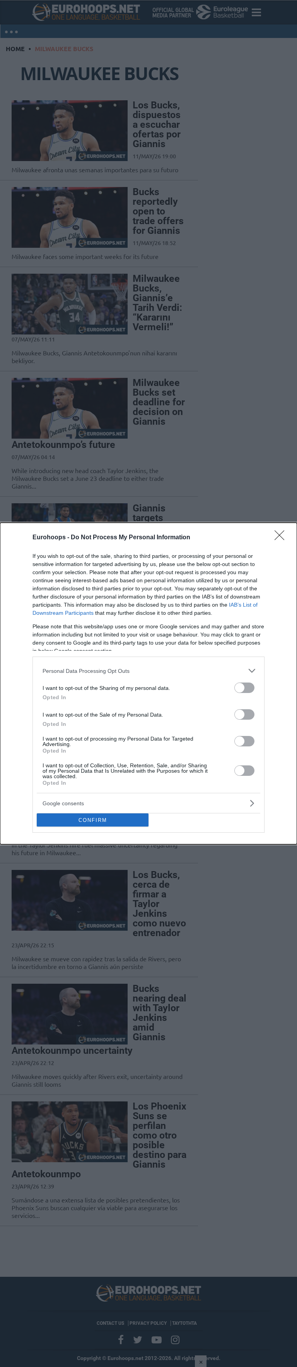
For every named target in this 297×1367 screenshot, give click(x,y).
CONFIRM (93, 820)
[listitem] (148, 671)
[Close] (282, 537)
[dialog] (148, 683)
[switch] (244, 688)
